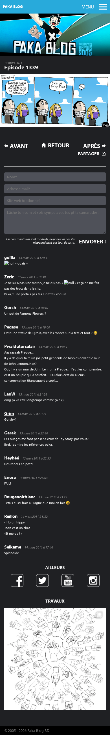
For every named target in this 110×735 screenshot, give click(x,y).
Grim (9, 413)
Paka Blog (13, 6)
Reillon (10, 516)
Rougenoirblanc (19, 496)
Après (91, 145)
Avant (19, 145)
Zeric (9, 276)
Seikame (12, 547)
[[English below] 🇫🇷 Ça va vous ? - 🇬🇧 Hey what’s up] (55, 659)
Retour (58, 145)
